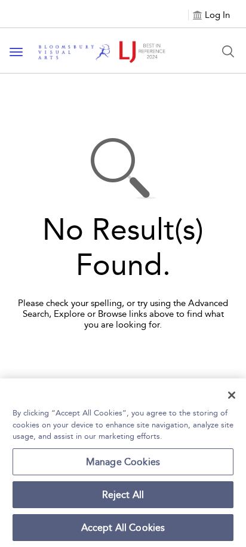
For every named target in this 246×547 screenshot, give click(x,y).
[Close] (232, 395)
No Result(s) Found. (123, 247)
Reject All (123, 494)
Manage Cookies (123, 461)
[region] (123, 462)
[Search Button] (228, 51)
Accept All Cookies (123, 527)
